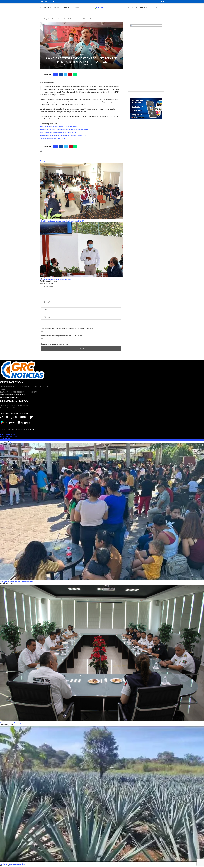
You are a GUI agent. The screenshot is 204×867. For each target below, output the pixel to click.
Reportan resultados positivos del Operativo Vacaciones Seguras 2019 (63, 135)
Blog (45, 19)
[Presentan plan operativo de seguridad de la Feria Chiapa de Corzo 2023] (102, 653)
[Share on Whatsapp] (75, 74)
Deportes (119, 8)
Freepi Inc (31, 429)
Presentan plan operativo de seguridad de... (14, 723)
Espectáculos (131, 8)
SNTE (56, 138)
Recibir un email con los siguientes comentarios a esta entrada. (61, 336)
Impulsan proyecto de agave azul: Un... (12, 864)
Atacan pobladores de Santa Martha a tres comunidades (58, 127)
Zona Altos (61, 138)
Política (143, 8)
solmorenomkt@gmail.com (9, 397)
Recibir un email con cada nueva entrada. (54, 344)
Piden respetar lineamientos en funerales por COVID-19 (58, 133)
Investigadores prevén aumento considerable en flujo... (17, 582)
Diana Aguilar (68, 65)
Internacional (45, 8)
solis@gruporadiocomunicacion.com (12, 395)
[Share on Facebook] (61, 74)
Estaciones (154, 8)
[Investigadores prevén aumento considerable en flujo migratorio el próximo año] (102, 511)
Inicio (41, 19)
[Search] (163, 8)
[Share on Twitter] (65, 74)
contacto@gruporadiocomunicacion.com (14, 413)
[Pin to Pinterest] (70, 74)
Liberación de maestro (47, 138)
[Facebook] (154, 1)
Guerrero (79, 8)
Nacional (57, 8)
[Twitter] (157, 1)
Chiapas (67, 8)
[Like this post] (56, 74)
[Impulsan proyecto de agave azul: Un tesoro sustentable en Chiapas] (102, 794)
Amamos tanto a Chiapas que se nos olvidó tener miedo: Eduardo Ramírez (64, 130)
